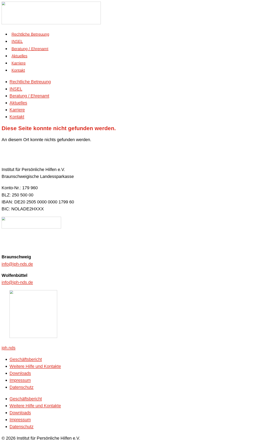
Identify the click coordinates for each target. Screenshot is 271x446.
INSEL (17, 41)
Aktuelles (19, 56)
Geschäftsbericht (26, 359)
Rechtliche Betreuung (30, 34)
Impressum (20, 380)
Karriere (19, 63)
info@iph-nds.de (17, 264)
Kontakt (18, 70)
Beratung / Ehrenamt (30, 49)
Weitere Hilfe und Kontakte (35, 366)
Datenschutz (22, 387)
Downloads (20, 373)
